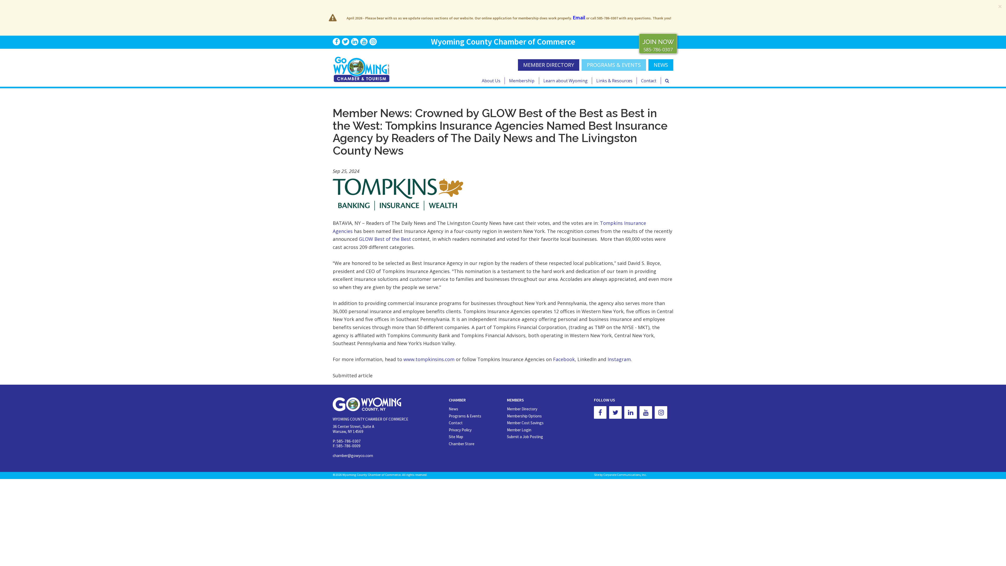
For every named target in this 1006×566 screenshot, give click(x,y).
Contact (648, 81)
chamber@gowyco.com (353, 455)
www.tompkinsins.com (429, 359)
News (453, 408)
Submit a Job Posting (525, 436)
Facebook (564, 359)
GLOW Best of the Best (385, 239)
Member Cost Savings (525, 422)
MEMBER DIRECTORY (548, 64)
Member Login (519, 429)
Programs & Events (614, 64)
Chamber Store (461, 443)
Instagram (619, 359)
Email (579, 17)
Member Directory (522, 408)
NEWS (661, 64)
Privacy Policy (460, 429)
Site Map (456, 436)
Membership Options (524, 415)
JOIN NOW (658, 42)
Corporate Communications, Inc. (625, 475)
